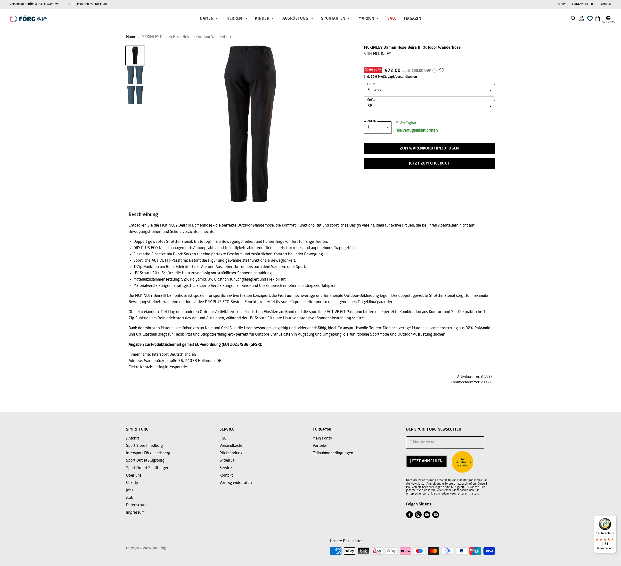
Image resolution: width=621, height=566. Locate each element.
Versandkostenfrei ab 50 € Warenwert (36, 4)
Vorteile (319, 446)
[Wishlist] (590, 20)
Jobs (129, 490)
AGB (129, 498)
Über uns (133, 476)
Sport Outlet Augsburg (145, 461)
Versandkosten (406, 77)
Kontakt (605, 4)
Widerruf (227, 461)
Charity (132, 483)
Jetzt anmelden (426, 461)
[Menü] (613, 518)
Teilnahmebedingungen (333, 453)
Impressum (135, 513)
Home (131, 37)
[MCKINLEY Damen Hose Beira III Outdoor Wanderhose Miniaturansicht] (135, 55)
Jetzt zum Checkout (429, 163)
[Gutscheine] (608, 18)
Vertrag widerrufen (236, 483)
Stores (562, 4)
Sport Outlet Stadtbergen (147, 468)
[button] (441, 71)
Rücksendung (231, 453)
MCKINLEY (382, 54)
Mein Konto (322, 438)
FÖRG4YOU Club (583, 4)
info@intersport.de (171, 367)
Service (226, 468)
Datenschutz (136, 505)
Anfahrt (132, 438)
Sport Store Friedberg (144, 446)
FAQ (223, 438)
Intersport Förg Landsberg (148, 453)
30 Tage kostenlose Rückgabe (87, 4)
